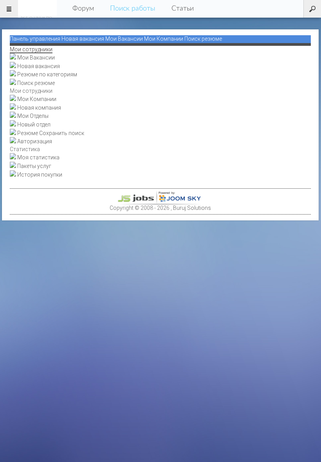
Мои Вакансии (124, 39)
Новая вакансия (82, 39)
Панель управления (35, 39)
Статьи (182, 8)
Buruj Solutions (192, 208)
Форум (83, 8)
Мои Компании (163, 39)
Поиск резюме (203, 39)
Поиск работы (132, 8)
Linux (37, 8)
